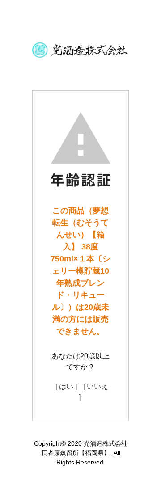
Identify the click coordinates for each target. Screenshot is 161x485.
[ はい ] (66, 386)
